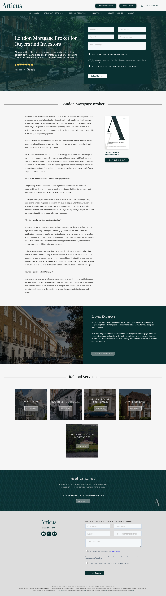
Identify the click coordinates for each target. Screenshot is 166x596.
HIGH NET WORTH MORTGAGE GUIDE (112, 153)
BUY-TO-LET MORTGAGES (65, 402)
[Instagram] (49, 533)
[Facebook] (54, 533)
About (131, 13)
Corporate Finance (77, 13)
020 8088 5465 (71, 495)
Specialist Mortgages (53, 13)
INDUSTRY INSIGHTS (115, 13)
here (85, 590)
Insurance (97, 13)
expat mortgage (134, 402)
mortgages (31, 401)
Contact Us (46, 528)
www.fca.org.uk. (60, 590)
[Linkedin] (43, 533)
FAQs (54, 528)
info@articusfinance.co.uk (93, 495)
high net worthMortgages (82, 436)
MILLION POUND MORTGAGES (100, 400)
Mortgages (34, 13)
